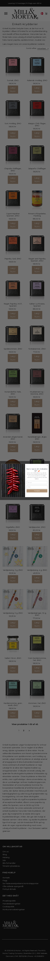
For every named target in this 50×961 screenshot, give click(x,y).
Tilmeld (37, 491)
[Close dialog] (47, 465)
